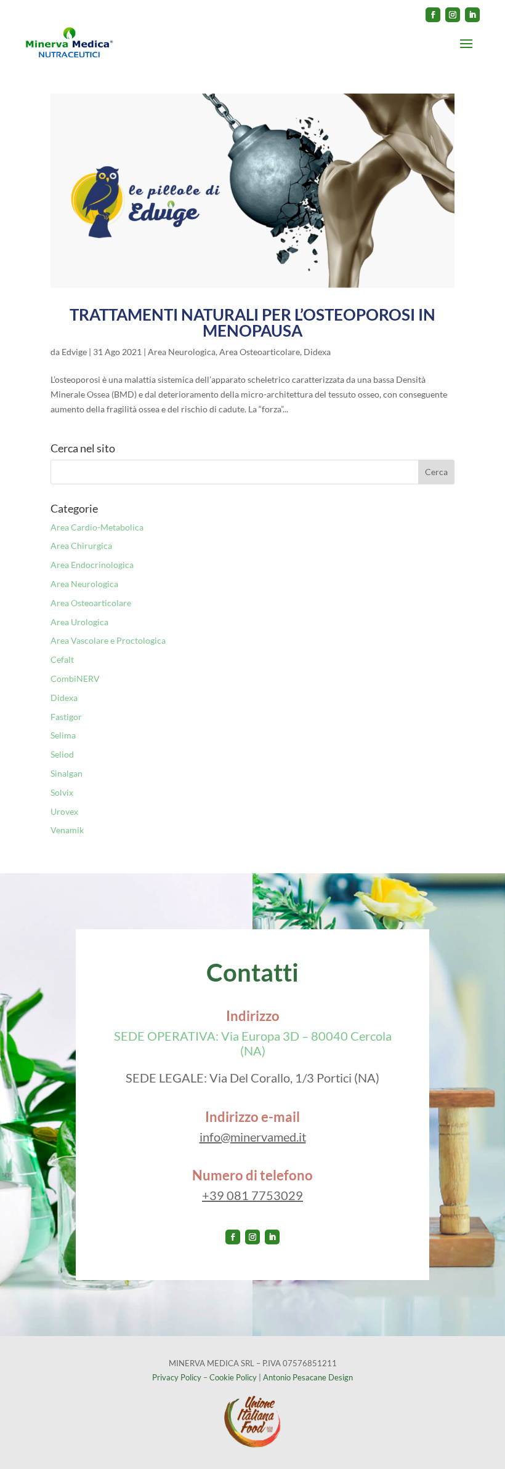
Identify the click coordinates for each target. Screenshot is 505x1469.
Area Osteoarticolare (259, 351)
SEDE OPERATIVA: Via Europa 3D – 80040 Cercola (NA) (253, 1043)
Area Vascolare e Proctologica (108, 640)
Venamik (67, 830)
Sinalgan (66, 773)
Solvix (61, 792)
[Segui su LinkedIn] (472, 14)
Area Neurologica (182, 351)
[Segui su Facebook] (433, 14)
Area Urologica (79, 622)
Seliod (62, 754)
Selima (63, 735)
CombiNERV (75, 678)
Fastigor (66, 716)
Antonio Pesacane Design (308, 1377)
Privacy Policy (176, 1377)
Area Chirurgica (81, 545)
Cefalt (62, 659)
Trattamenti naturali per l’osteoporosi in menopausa (252, 322)
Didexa (317, 351)
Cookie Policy (233, 1377)
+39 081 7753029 (252, 1195)
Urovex (64, 811)
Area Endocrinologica (92, 564)
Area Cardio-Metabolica (96, 527)
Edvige (74, 351)
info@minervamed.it (253, 1136)
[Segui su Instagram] (452, 14)
